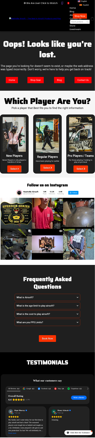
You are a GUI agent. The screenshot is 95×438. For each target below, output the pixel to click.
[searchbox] (80, 22)
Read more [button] (12, 433)
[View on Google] (10, 411)
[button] (82, 1)
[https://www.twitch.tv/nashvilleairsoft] (62, 3)
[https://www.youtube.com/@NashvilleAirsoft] (68, 3)
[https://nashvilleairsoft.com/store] (35, 18)
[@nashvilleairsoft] (19, 192)
